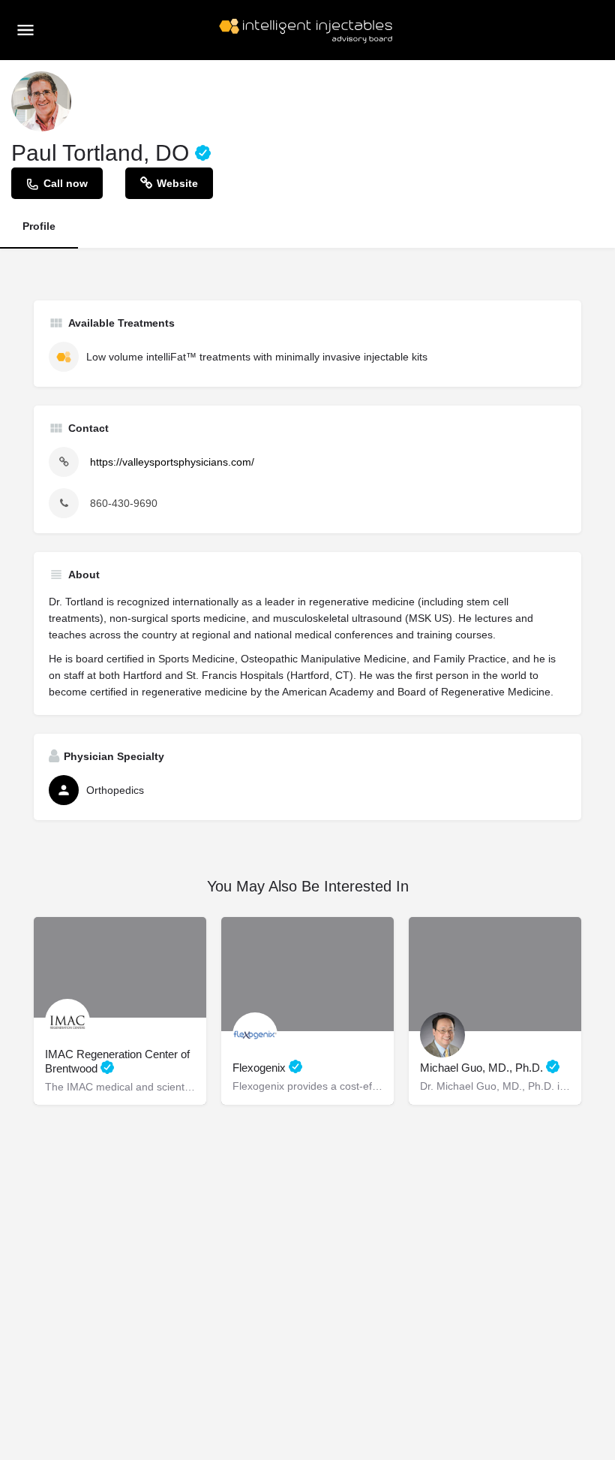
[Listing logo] (41, 101)
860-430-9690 (124, 503)
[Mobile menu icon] (25, 29)
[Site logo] (307, 30)
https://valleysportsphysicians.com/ (172, 462)
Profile (39, 226)
